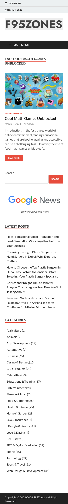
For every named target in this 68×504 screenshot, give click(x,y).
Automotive (14, 349)
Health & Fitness (17, 407)
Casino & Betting (18, 362)
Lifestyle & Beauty (18, 426)
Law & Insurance (17, 419)
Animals (12, 337)
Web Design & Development (25, 470)
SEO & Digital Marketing (22, 445)
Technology (14, 458)
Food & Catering (17, 400)
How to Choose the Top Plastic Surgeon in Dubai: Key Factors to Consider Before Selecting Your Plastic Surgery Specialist (34, 272)
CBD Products (16, 368)
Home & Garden (17, 413)
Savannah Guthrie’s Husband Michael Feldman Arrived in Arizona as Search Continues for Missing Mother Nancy (31, 302)
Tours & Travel (16, 464)
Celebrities (14, 375)
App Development (18, 343)
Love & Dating (16, 432)
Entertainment (13, 113)
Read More (12, 157)
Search (9, 173)
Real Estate (14, 439)
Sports (11, 451)
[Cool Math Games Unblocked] (34, 91)
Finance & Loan (16, 394)
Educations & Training (21, 381)
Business (12, 356)
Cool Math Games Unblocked (30, 118)
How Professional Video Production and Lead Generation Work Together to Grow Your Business (33, 241)
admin (30, 123)
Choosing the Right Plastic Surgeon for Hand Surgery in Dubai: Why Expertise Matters (31, 256)
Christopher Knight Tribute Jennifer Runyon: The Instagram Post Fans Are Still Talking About (34, 287)
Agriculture (14, 330)
